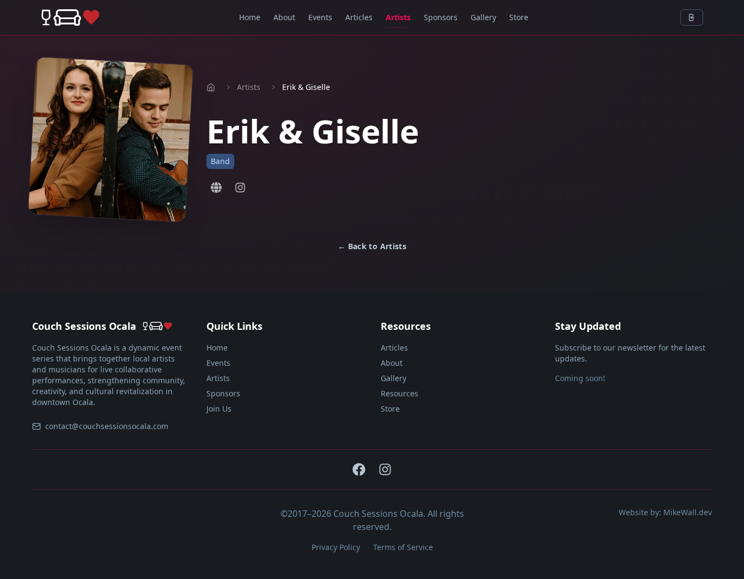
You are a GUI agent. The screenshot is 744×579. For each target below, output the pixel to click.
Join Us (218, 408)
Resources (399, 393)
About (284, 17)
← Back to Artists (372, 246)
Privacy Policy (336, 547)
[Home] (70, 17)
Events (320, 17)
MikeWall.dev (687, 512)
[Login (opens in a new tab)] (691, 17)
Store (518, 17)
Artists (398, 17)
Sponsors (441, 17)
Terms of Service (403, 547)
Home (249, 17)
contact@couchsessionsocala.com (106, 426)
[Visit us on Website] (216, 187)
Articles (359, 17)
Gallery (483, 17)
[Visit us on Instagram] (240, 187)
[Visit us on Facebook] (358, 469)
